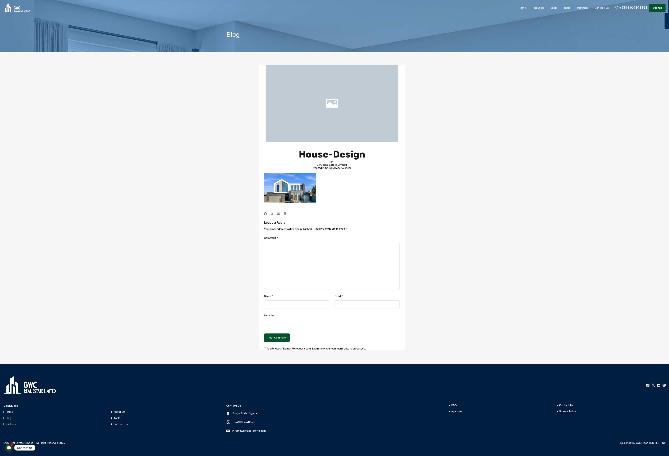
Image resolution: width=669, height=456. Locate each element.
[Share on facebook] (265, 213)
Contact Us (602, 7)
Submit (657, 7)
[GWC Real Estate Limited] (16, 10)
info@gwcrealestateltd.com (249, 430)
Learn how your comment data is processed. (339, 348)
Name (268, 296)
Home (522, 7)
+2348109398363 (633, 8)
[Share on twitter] (272, 213)
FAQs (454, 405)
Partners (582, 7)
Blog (554, 7)
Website (269, 315)
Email (338, 296)
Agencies (456, 411)
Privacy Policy (567, 411)
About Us (538, 7)
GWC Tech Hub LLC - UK (651, 443)
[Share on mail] (278, 213)
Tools (567, 7)
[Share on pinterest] (285, 213)
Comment (271, 237)
